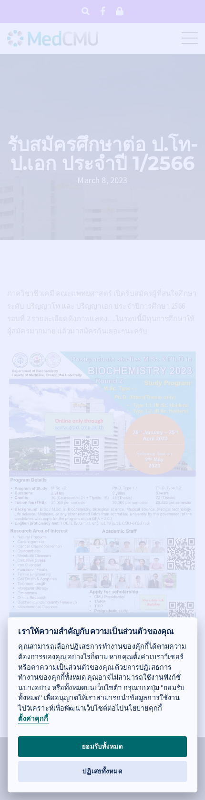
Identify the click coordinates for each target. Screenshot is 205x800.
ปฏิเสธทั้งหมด (102, 771)
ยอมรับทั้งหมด (102, 746)
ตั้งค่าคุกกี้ (33, 719)
